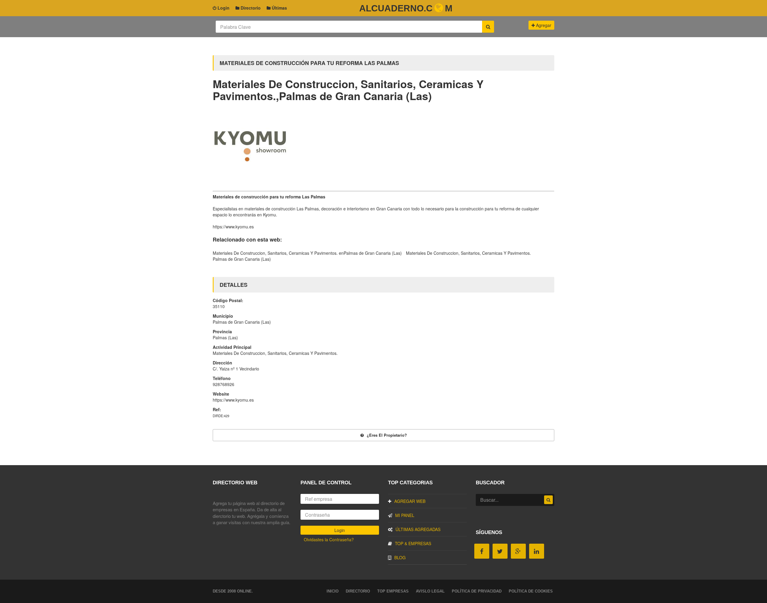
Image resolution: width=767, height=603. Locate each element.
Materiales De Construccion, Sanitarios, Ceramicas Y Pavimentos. (468, 253)
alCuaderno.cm (405, 8)
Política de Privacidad (477, 591)
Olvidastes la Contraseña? (329, 539)
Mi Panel (404, 515)
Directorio (250, 8)
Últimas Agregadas (417, 529)
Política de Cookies (531, 591)
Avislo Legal (430, 591)
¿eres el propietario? (387, 435)
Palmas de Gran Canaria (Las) (242, 259)
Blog (400, 557)
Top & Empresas (413, 543)
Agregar (543, 25)
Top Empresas (393, 591)
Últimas (279, 8)
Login (223, 8)
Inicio (333, 591)
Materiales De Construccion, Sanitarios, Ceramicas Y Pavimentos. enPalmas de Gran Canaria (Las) (307, 253)
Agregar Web (409, 501)
